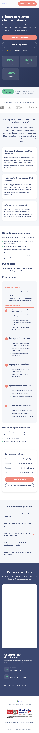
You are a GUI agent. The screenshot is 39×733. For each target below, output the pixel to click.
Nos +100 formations (7, 91)
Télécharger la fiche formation (20, 485)
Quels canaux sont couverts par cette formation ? (17, 515)
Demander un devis (27, 4)
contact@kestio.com (18, 678)
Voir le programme (19, 45)
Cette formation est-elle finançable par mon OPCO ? (17, 554)
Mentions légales (10, 722)
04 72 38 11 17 (15, 670)
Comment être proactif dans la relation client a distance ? (17, 534)
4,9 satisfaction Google (14, 51)
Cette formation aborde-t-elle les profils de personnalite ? (15, 544)
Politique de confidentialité (25, 722)
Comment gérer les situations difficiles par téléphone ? (17, 525)
